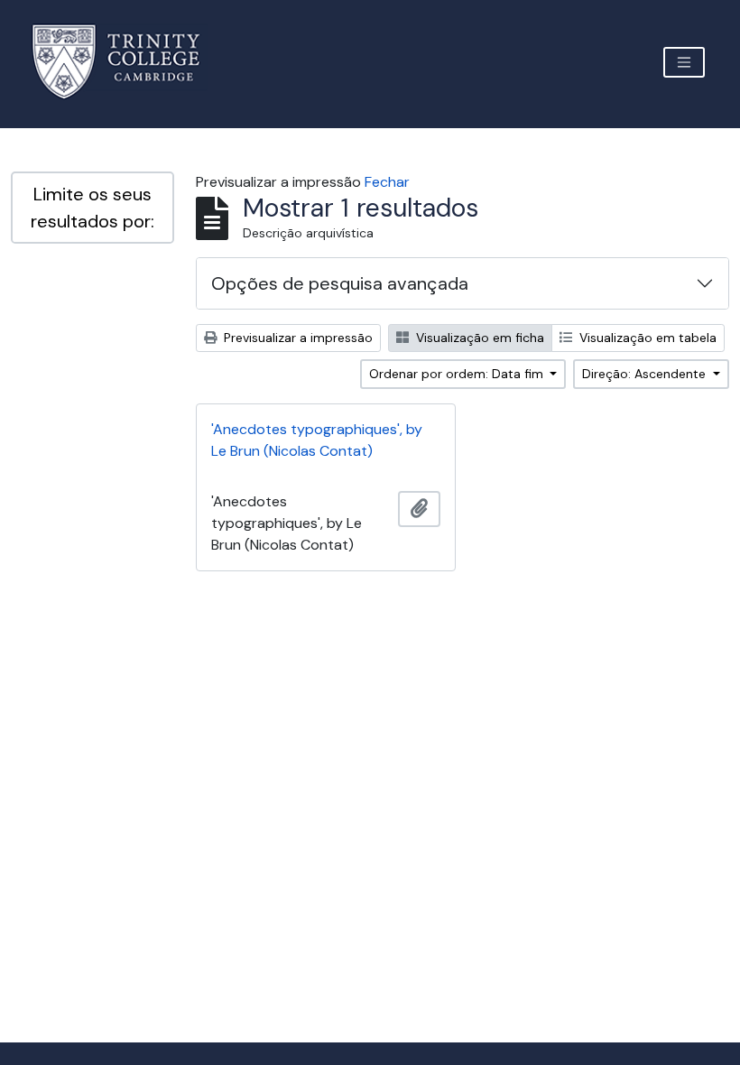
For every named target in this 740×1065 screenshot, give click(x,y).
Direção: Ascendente (645, 374)
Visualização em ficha (478, 337)
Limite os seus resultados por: (92, 207)
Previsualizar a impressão (296, 337)
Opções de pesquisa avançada (339, 283)
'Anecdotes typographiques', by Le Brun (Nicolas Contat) (316, 440)
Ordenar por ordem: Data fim (458, 374)
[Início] (127, 61)
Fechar (387, 181)
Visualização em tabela (646, 337)
